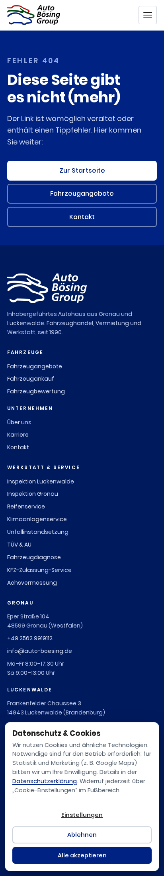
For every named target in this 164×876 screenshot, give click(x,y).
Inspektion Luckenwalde (40, 481)
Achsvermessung (32, 583)
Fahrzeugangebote (82, 193)
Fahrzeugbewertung (36, 391)
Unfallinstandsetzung (37, 532)
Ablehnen (82, 835)
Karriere (18, 435)
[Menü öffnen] (148, 15)
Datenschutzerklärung (44, 781)
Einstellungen (82, 815)
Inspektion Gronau (32, 494)
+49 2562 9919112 (30, 638)
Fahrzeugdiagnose (34, 557)
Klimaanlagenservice (37, 519)
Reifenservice (26, 506)
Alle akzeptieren (82, 855)
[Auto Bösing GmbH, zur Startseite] (33, 15)
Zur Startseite (82, 170)
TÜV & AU (19, 545)
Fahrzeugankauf (30, 379)
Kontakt (82, 216)
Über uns (19, 422)
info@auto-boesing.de (39, 651)
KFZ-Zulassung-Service (39, 570)
